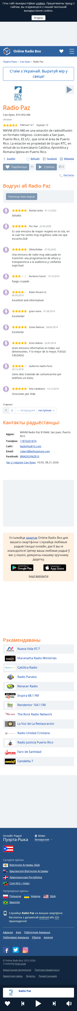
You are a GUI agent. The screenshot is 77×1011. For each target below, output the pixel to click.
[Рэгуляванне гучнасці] (70, 1003)
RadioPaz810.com (30, 446)
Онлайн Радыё (15, 838)
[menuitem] (6, 410)
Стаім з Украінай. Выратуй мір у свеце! (38, 74)
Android (44, 917)
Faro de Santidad (29, 752)
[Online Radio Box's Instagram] (25, 950)
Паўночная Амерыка (37, 932)
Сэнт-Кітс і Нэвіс (20, 883)
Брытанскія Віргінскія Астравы (29, 871)
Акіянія (48, 937)
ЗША (53, 896)
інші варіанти (38, 576)
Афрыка (8, 932)
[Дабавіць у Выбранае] (7, 1003)
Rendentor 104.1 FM (31, 705)
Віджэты (30, 976)
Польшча (15, 896)
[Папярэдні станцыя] (23, 1003)
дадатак (31, 538)
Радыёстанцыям (48, 976)
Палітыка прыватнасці (47, 969)
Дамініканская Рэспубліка (26, 877)
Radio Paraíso (27, 677)
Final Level (20, 963)
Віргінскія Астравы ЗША (25, 865)
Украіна (35, 896)
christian (7, 119)
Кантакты (69, 175)
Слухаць (49, 166)
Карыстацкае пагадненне (17, 969)
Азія (18, 932)
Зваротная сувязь (13, 976)
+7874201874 (28, 441)
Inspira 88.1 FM (28, 695)
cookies (40, 3)
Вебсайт (35, 158)
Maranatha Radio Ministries (37, 658)
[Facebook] (50, 158)
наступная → (46, 410)
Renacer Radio (27, 686)
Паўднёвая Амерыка (16, 937)
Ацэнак (40, 125)
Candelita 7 (25, 761)
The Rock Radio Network (34, 714)
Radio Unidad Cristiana (33, 733)
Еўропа (36, 937)
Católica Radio (27, 667)
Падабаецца (19, 166)
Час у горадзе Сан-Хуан (21, 462)
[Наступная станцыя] (54, 1003)
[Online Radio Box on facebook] (6, 950)
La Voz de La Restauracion (35, 724)
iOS (57, 917)
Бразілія (15, 902)
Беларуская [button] (42, 839)
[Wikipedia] (67, 158)
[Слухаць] (69, 89)
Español (11, 158)
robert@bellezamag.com (35, 451)
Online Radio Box (27, 51)
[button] (38, 1003)
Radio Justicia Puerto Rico (35, 742)
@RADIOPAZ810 (29, 456)
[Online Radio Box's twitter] (16, 950)
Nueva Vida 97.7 (28, 649)
